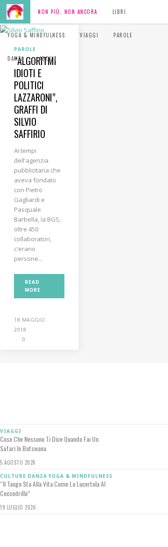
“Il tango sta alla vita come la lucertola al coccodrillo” (52, 488)
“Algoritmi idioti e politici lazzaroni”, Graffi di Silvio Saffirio (35, 97)
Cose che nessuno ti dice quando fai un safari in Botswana (49, 443)
